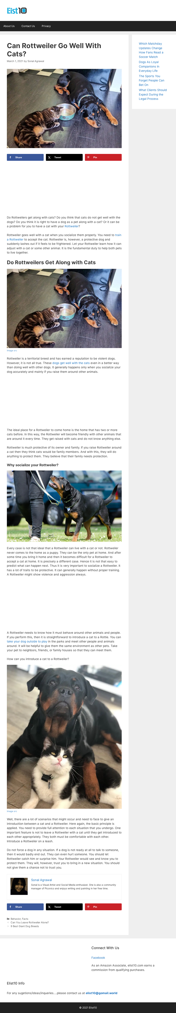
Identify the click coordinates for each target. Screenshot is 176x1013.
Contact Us (28, 26)
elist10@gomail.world (101, 993)
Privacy (46, 26)
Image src (12, 350)
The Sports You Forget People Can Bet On (151, 80)
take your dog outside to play (27, 641)
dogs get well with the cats (71, 363)
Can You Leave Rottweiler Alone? (30, 922)
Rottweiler (72, 226)
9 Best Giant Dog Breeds (25, 926)
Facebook (98, 957)
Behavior (16, 918)
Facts (25, 918)
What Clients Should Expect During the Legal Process (153, 94)
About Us (9, 26)
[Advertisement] (64, 190)
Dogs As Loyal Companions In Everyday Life (149, 66)
